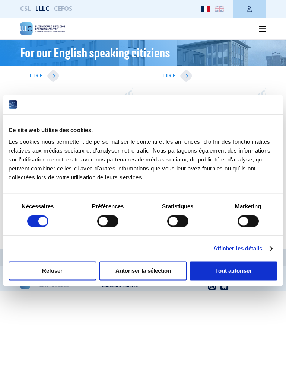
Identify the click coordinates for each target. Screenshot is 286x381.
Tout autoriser (233, 271)
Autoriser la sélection (143, 271)
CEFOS (63, 8)
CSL (25, 8)
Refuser (52, 271)
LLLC (42, 8)
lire (36, 76)
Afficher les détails (238, 248)
